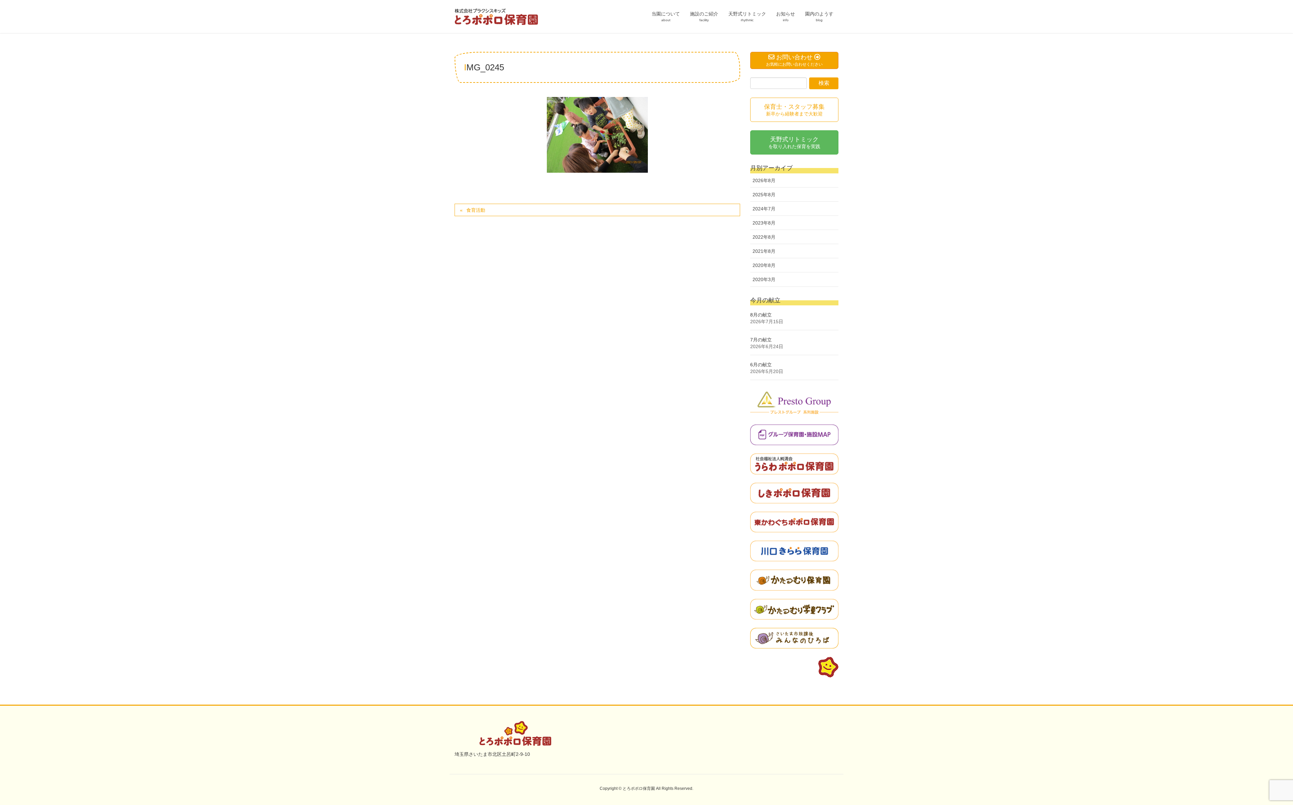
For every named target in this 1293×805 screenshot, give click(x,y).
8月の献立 (761, 314)
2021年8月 (764, 251)
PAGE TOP (1259, 775)
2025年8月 (764, 194)
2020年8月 (764, 265)
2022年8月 (764, 237)
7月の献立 (761, 339)
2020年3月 (764, 279)
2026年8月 (764, 180)
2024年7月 (764, 208)
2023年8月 (764, 223)
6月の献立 (761, 364)
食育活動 (475, 210)
